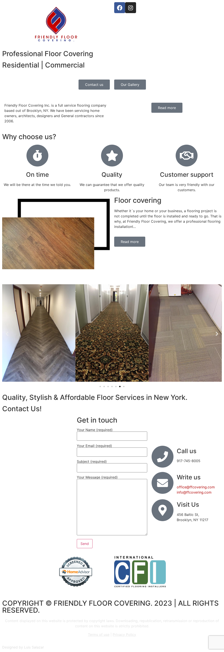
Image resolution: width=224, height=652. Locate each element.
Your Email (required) (94, 446)
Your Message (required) (97, 477)
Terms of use (98, 634)
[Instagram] (130, 7)
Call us (186, 451)
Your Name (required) (95, 430)
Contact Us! (22, 408)
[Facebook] (119, 7)
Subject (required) (92, 462)
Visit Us (188, 504)
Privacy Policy (124, 634)
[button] (7, 333)
